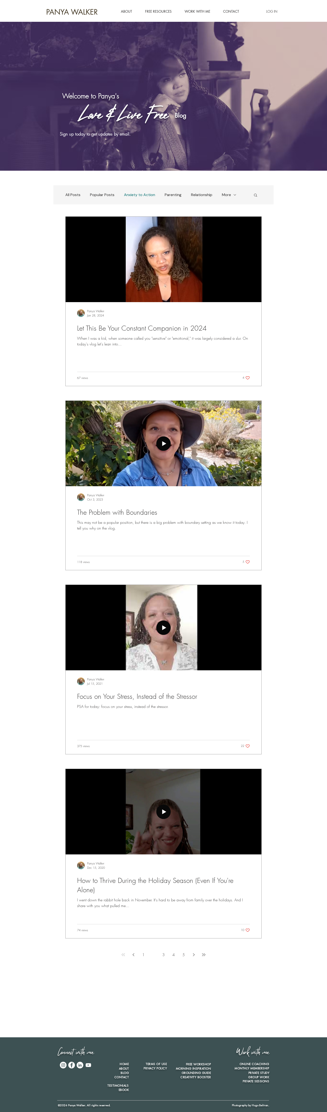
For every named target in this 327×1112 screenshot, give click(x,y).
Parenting (173, 194)
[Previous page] (133, 954)
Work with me (252, 1053)
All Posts (72, 194)
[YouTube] (88, 1065)
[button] (158, 11)
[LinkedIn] (80, 1065)
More (226, 194)
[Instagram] (63, 1065)
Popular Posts (102, 194)
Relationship (201, 194)
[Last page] (203, 954)
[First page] (123, 954)
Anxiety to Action (139, 194)
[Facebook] (71, 1065)
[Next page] (193, 954)
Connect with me (75, 1053)
